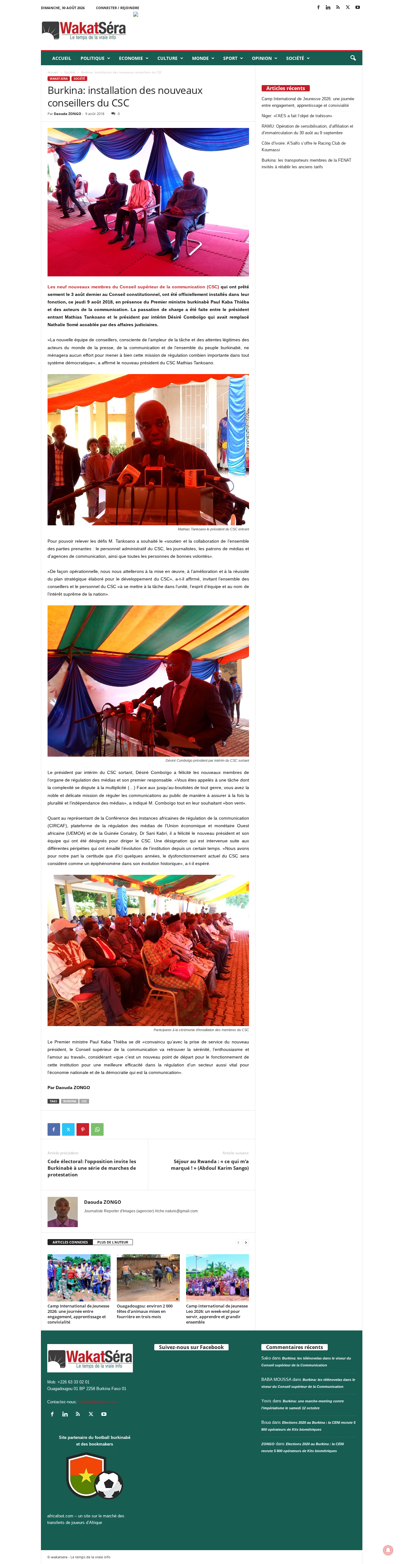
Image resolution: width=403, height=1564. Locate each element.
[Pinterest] (83, 1129)
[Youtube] (357, 7)
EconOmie (131, 58)
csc (84, 1101)
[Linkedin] (328, 7)
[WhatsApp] (97, 1129)
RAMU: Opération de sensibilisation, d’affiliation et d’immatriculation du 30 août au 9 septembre (307, 129)
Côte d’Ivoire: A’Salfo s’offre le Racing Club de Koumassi (304, 146)
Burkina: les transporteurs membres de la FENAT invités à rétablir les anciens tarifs (306, 163)
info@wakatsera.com (97, 1402)
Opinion (262, 58)
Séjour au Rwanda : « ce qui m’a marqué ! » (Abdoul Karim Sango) (210, 1164)
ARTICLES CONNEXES (70, 1242)
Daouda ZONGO (67, 113)
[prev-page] (238, 1242)
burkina (69, 1101)
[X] (348, 7)
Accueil (61, 58)
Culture (167, 58)
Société (295, 58)
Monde (200, 58)
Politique (93, 58)
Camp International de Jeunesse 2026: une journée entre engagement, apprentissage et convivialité (78, 1314)
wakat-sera (59, 79)
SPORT (230, 58)
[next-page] (246, 1242)
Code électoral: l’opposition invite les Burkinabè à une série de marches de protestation (92, 1168)
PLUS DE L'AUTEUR (112, 1242)
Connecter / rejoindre (117, 7)
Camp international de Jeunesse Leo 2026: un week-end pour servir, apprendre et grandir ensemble (217, 1314)
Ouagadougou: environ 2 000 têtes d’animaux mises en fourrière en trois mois (145, 1311)
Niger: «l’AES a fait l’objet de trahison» (297, 115)
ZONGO (268, 1444)
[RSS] (338, 7)
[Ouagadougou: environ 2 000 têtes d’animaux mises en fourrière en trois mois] (148, 1277)
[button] (353, 58)
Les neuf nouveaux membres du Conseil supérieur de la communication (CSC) (133, 286)
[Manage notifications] (388, 1550)
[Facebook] (318, 7)
